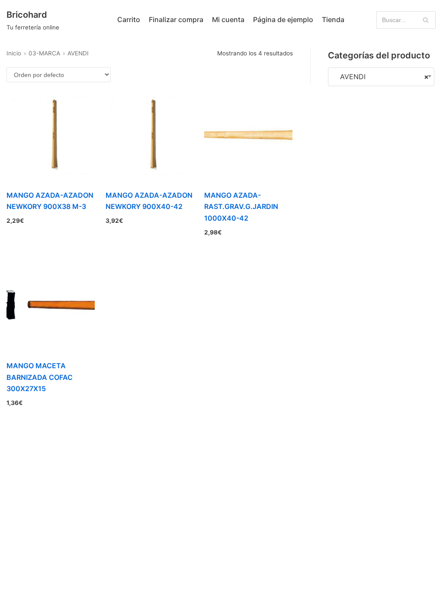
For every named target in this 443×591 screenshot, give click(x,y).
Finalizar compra (176, 19)
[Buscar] (426, 20)
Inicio (13, 53)
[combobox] (381, 76)
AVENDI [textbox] (381, 76)
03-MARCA (44, 53)
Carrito (128, 19)
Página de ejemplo (283, 19)
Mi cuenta (228, 19)
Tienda (333, 19)
